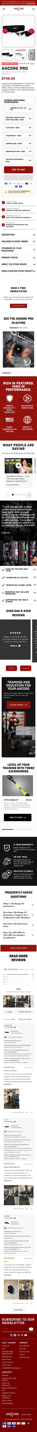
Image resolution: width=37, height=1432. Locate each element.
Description (8, 235)
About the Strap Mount (14, 264)
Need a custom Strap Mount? (17, 271)
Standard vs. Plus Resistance (11, 249)
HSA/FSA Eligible (7, 1403)
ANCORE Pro (15, 1224)
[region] (18, 1001)
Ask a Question (18, 948)
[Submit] (31, 1329)
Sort (13, 1019)
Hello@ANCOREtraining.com (11, 1368)
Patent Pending (24, 1357)
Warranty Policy (7, 1356)
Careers (22, 1354)
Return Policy (6, 1359)
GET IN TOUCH (18, 306)
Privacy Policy (6, 1365)
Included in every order (15, 241)
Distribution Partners (8, 1393)
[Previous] (5, 31)
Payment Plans (7, 1400)
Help (3, 1349)
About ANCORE (24, 1346)
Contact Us (5, 1346)
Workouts (5, 1375)
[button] (26, 63)
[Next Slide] (32, 1001)
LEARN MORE (17, 705)
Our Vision (22, 1349)
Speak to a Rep (24, 1351)
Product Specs (10, 257)
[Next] (31, 31)
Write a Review (27, 1012)
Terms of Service (7, 1362)
